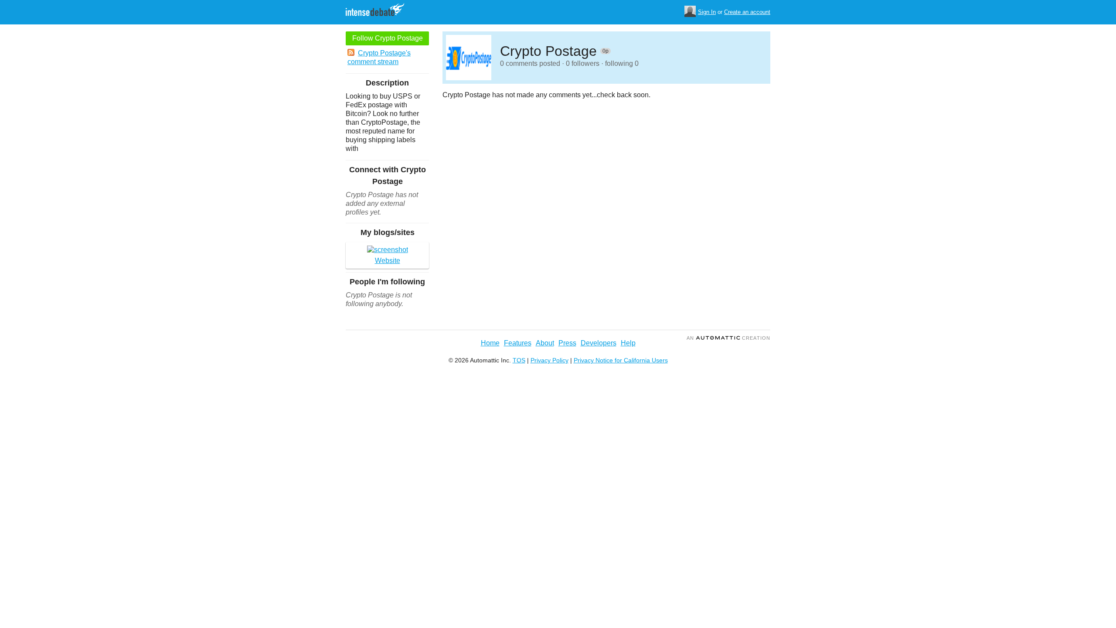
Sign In (707, 12)
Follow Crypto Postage (387, 38)
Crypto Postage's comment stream (379, 57)
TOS (519, 360)
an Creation (728, 338)
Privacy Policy (549, 360)
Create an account (747, 12)
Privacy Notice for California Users (621, 360)
